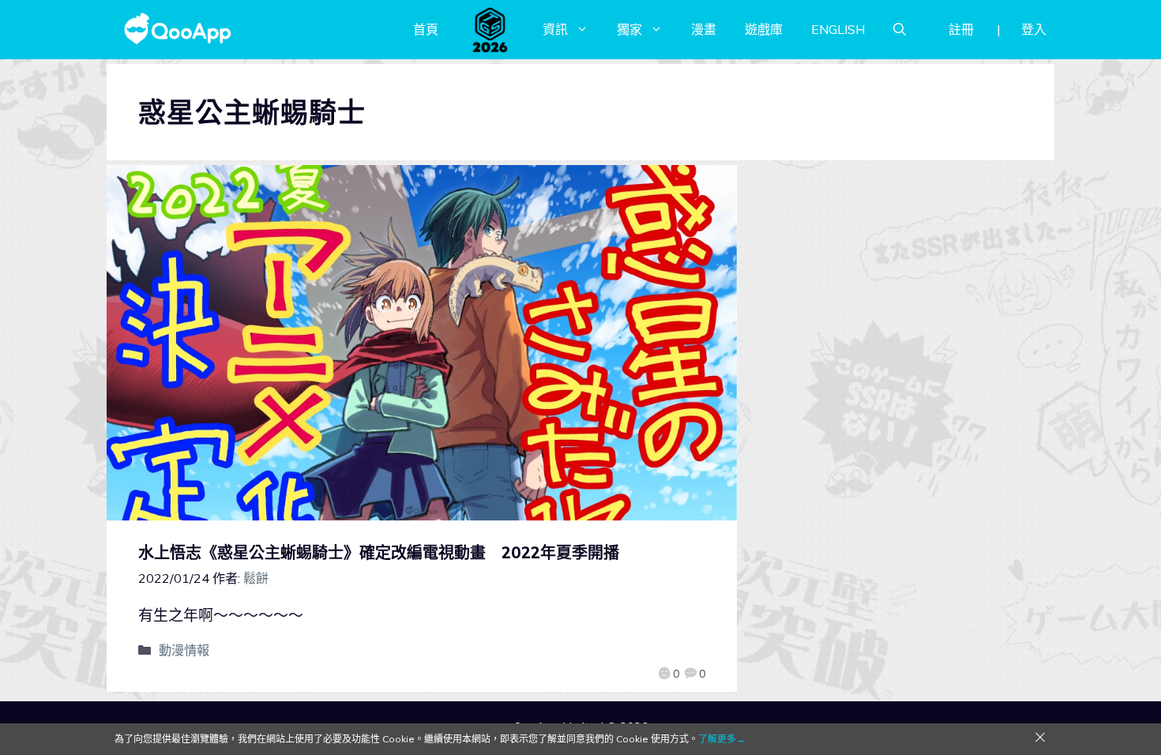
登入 (1033, 29)
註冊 (961, 29)
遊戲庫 (764, 29)
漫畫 (703, 29)
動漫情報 (184, 650)
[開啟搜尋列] (899, 29)
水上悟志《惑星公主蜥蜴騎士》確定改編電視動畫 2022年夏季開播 (378, 552)
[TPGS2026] (490, 29)
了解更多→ (722, 739)
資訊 (555, 29)
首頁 (425, 29)
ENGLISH (838, 29)
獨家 (629, 29)
